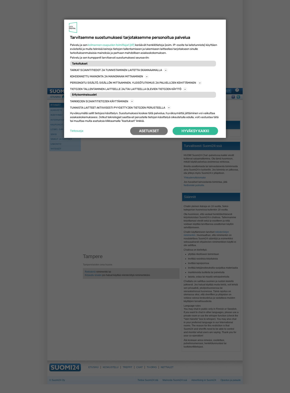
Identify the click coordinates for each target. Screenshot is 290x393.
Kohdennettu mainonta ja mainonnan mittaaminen (106, 76)
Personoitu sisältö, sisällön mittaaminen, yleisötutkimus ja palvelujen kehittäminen (133, 82)
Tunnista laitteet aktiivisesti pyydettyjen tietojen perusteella (117, 107)
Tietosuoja (76, 131)
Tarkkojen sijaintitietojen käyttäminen (99, 101)
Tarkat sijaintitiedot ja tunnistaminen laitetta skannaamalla (116, 70)
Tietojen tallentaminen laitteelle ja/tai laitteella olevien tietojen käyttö (125, 89)
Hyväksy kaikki (195, 131)
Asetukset (149, 131)
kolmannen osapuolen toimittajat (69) (111, 45)
